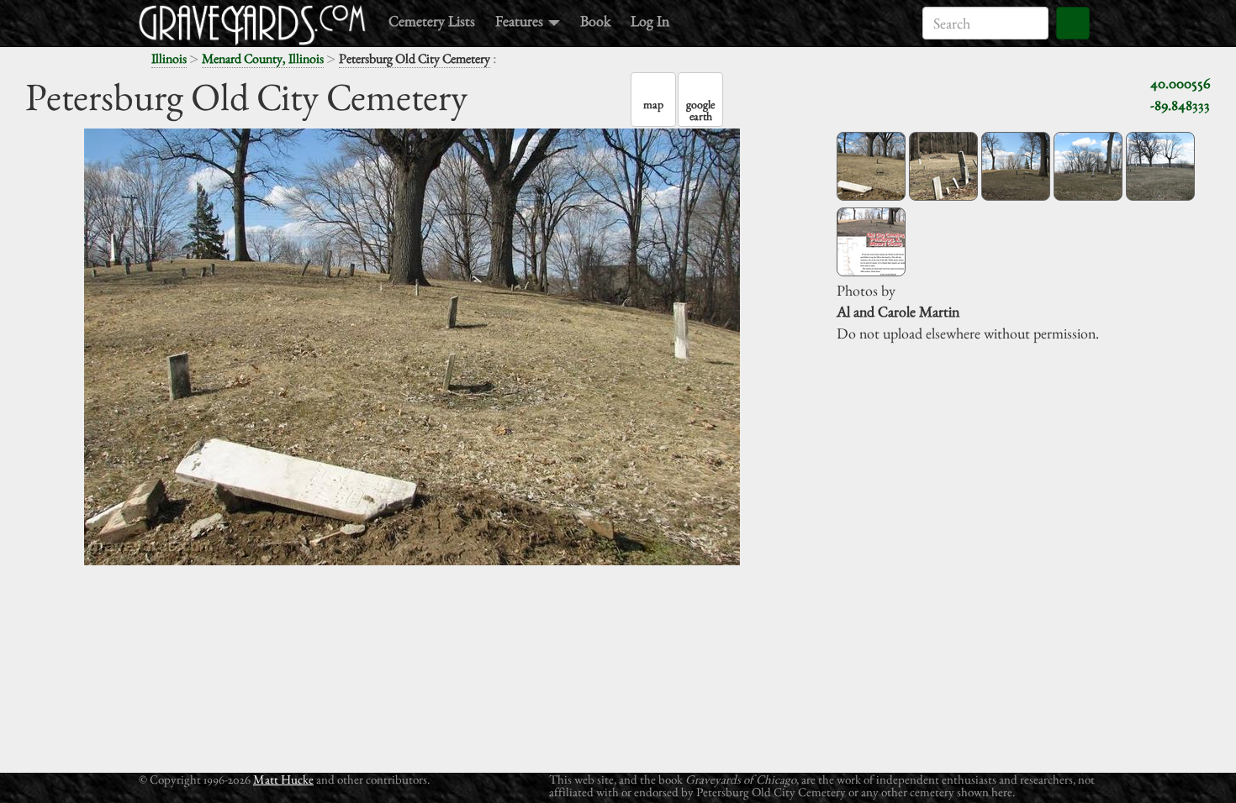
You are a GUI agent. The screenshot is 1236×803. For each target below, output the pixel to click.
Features (521, 20)
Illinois (169, 58)
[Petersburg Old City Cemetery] (871, 166)
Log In (650, 20)
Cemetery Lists (431, 20)
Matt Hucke (283, 779)
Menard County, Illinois (263, 58)
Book (595, 20)
